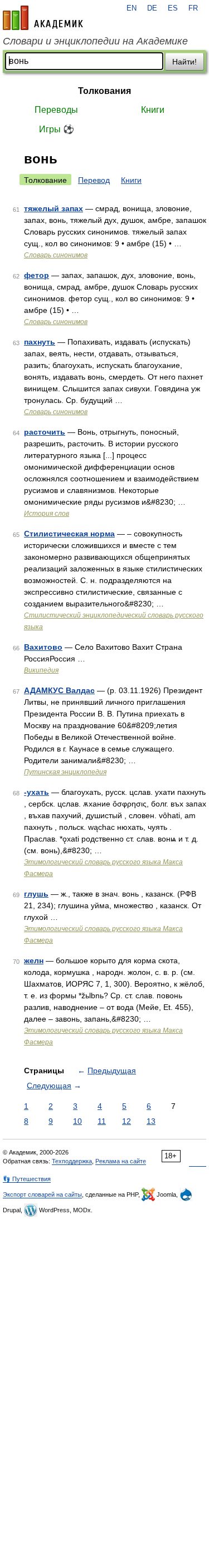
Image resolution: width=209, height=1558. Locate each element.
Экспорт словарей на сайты (42, 1194)
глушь (36, 893)
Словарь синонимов (56, 255)
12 (126, 1121)
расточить (44, 431)
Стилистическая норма (69, 533)
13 (151, 1121)
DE (152, 8)
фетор (36, 275)
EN (132, 8)
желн (33, 960)
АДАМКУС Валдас (59, 690)
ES (173, 8)
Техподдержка (72, 1161)
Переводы (56, 110)
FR (193, 8)
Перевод (94, 180)
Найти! (184, 61)
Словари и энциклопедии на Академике (95, 41)
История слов (46, 513)
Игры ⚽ (56, 129)
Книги (152, 110)
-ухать (36, 792)
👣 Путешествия (27, 1179)
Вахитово (43, 647)
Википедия (41, 670)
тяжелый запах (53, 208)
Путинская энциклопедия (65, 772)
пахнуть (39, 341)
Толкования (104, 91)
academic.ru (43, 18)
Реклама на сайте (120, 1161)
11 (102, 1121)
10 (77, 1121)
